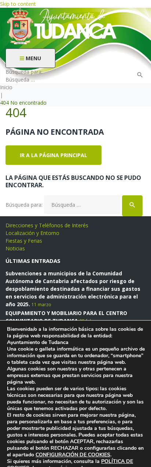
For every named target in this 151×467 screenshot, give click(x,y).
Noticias (15, 248)
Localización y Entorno (32, 232)
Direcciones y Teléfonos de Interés (46, 225)
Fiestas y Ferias (23, 240)
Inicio (6, 87)
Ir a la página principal (53, 155)
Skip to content (18, 3)
